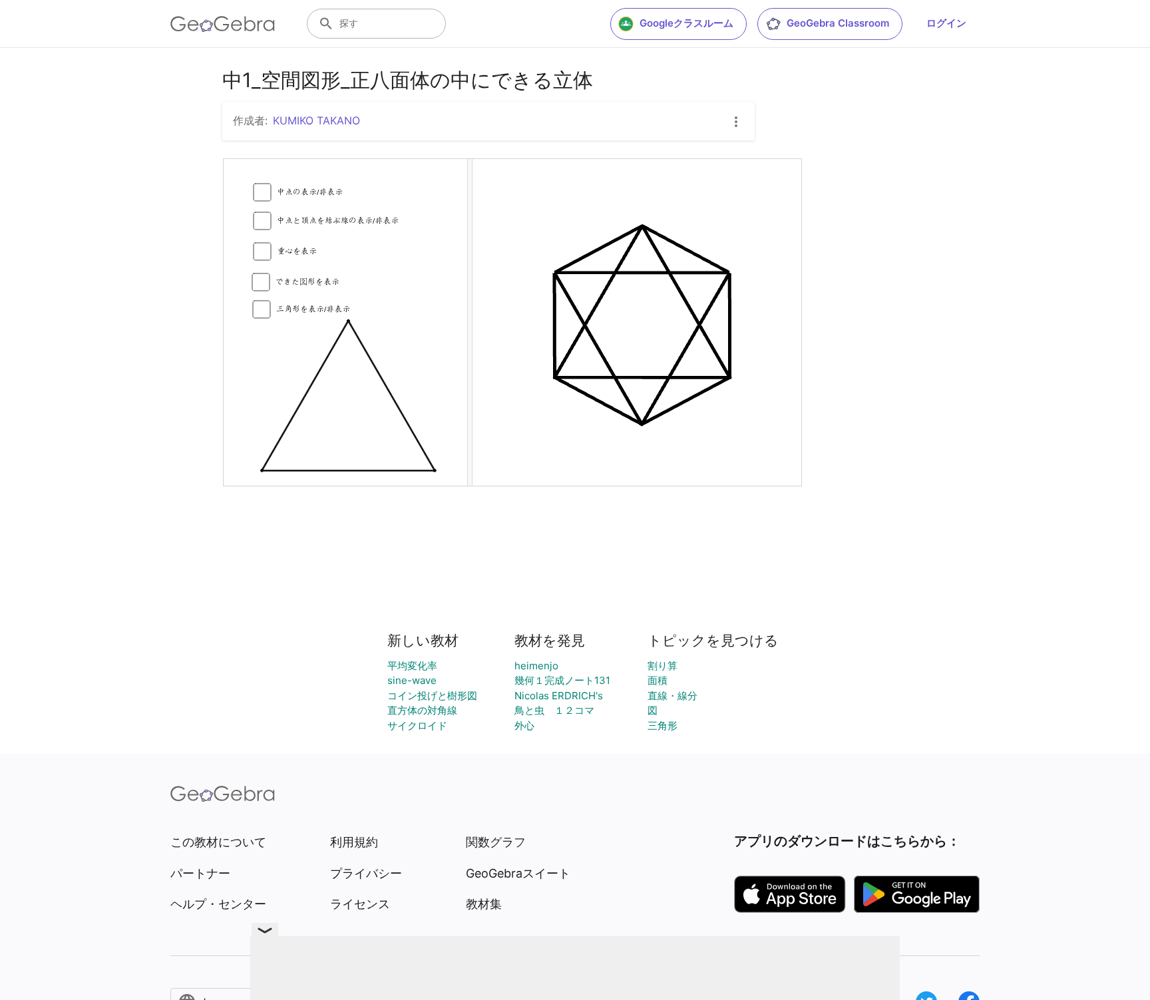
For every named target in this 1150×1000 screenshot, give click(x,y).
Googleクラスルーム (686, 23)
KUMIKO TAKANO (316, 120)
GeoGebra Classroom (838, 23)
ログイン (946, 23)
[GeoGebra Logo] (222, 24)
